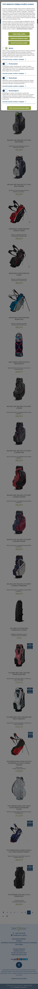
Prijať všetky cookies (19, 34)
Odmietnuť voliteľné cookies (19, 38)
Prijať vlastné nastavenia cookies (19, 108)
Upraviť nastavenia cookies (19, 43)
